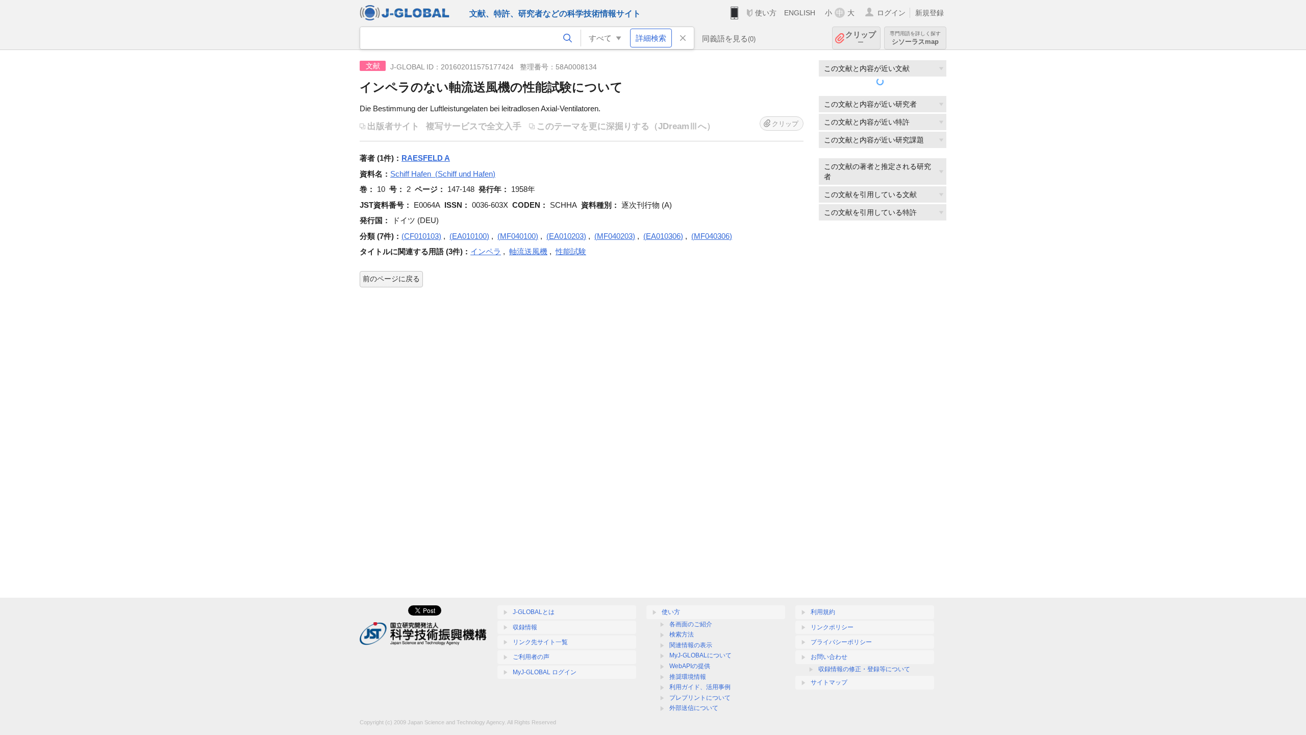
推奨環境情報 (687, 676)
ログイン (891, 13)
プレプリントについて (700, 697)
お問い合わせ (829, 656)
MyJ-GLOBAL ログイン (544, 672)
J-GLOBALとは (534, 612)
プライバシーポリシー (841, 642)
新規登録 (929, 13)
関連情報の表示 (690, 645)
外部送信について (693, 708)
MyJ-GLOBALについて (700, 655)
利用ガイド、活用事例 (700, 687)
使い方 (765, 13)
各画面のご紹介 (690, 624)
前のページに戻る (391, 279)
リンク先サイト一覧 (540, 642)
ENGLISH (799, 13)
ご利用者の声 (531, 656)
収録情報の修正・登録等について (864, 669)
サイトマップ (829, 682)
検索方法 (681, 634)
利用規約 (823, 612)
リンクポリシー (832, 627)
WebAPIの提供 (689, 666)
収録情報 (525, 627)
